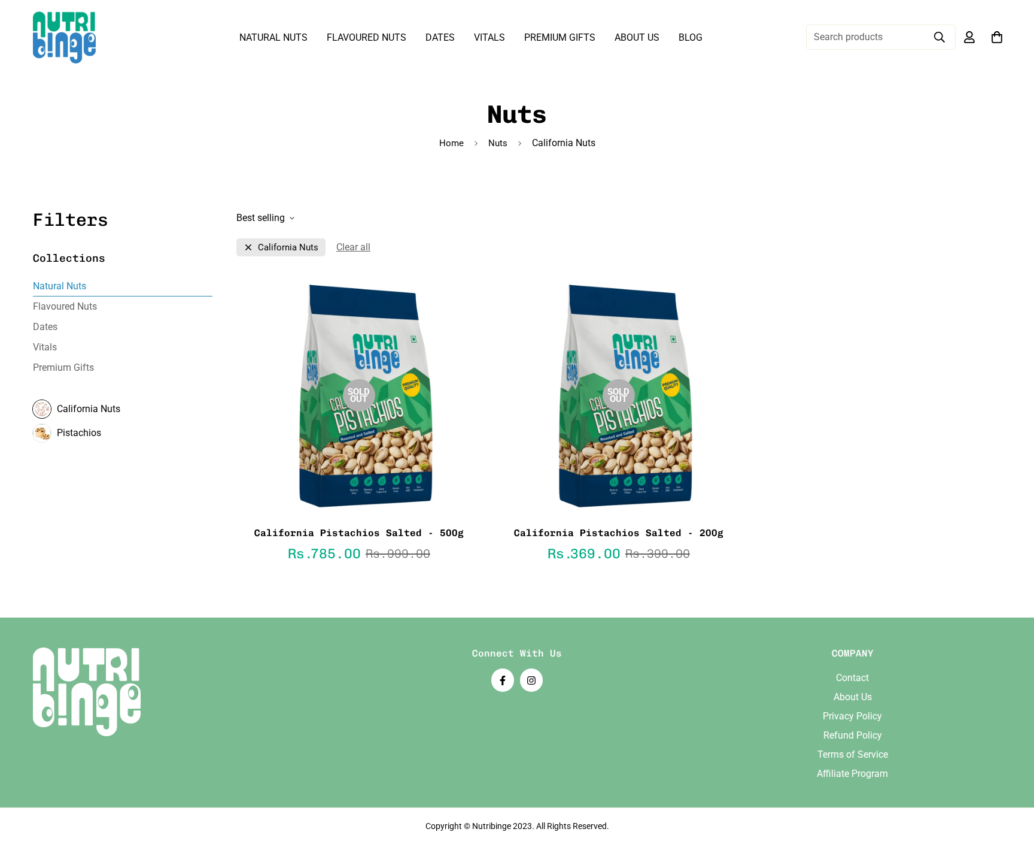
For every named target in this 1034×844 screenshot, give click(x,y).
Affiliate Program (852, 773)
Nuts (497, 143)
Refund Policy (852, 735)
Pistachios (79, 432)
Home (451, 143)
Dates (440, 37)
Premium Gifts (559, 37)
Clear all (353, 247)
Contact (852, 677)
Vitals (489, 37)
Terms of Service (852, 754)
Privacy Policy (852, 716)
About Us (637, 37)
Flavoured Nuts (366, 37)
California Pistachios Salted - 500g (359, 533)
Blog (690, 37)
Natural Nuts (273, 37)
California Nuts (88, 409)
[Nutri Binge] (64, 37)
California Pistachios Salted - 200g (618, 533)
